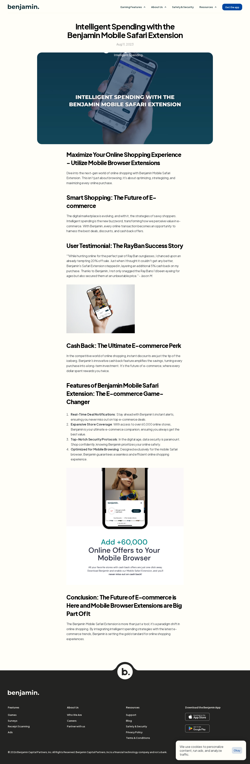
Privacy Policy (134, 732)
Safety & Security (183, 7)
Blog (129, 720)
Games (12, 714)
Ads (10, 732)
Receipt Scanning (19, 726)
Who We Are (74, 714)
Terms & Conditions (138, 738)
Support (131, 714)
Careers (72, 720)
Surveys (12, 720)
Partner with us (76, 726)
